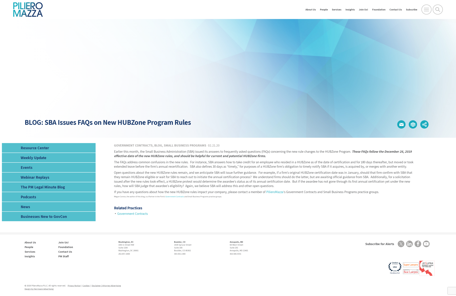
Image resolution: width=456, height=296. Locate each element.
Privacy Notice (74, 285)
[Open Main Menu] (426, 10)
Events (26, 167)
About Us (310, 9)
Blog (158, 145)
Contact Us (396, 9)
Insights (350, 9)
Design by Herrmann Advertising (39, 289)
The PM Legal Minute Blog (43, 186)
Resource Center (35, 147)
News (25, 206)
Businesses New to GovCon (44, 216)
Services (336, 9)
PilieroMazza (274, 192)
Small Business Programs (185, 145)
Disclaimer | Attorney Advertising (106, 285)
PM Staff (63, 256)
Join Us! (363, 9)
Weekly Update (33, 157)
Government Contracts (133, 145)
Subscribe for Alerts (379, 244)
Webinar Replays (35, 177)
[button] (401, 124)
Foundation (378, 9)
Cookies (86, 285)
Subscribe (411, 9)
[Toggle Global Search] (438, 10)
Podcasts (28, 196)
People (324, 9)
